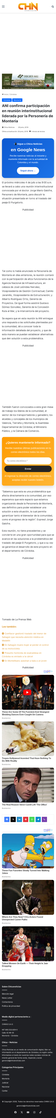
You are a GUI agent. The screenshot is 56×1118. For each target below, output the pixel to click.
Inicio (6, 94)
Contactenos (7, 1002)
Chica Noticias (9, 127)
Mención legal (8, 994)
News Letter (7, 998)
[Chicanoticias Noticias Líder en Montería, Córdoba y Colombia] (28, 6)
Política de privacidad (11, 1006)
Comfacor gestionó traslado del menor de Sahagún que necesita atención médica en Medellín (24, 637)
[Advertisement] (28, 42)
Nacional (5, 1087)
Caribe (4, 1091)
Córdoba (13, 94)
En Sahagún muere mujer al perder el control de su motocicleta (25, 647)
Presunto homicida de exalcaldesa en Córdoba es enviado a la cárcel (21, 655)
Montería (17, 100)
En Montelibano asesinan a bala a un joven (25, 660)
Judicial (5, 1083)
